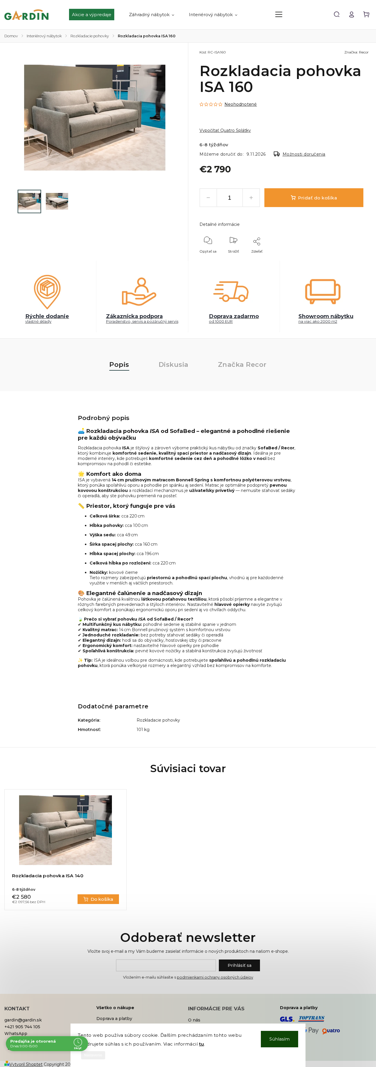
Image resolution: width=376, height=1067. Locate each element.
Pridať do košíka (317, 198)
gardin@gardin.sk (23, 1020)
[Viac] (278, 14)
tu (201, 1044)
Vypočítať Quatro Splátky (225, 130)
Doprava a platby (114, 1018)
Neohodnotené (240, 104)
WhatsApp (15, 1033)
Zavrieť (344, 259)
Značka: (356, 52)
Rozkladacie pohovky (158, 720)
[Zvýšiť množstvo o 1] (251, 197)
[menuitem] (95, 14)
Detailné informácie (219, 224)
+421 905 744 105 (22, 1026)
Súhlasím (279, 1039)
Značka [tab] (242, 364)
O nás (194, 1020)
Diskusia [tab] (174, 364)
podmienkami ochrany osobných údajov (215, 977)
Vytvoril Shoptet (26, 1064)
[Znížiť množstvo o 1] (208, 197)
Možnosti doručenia (304, 154)
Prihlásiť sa (239, 965)
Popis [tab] (119, 364)
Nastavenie (93, 1055)
